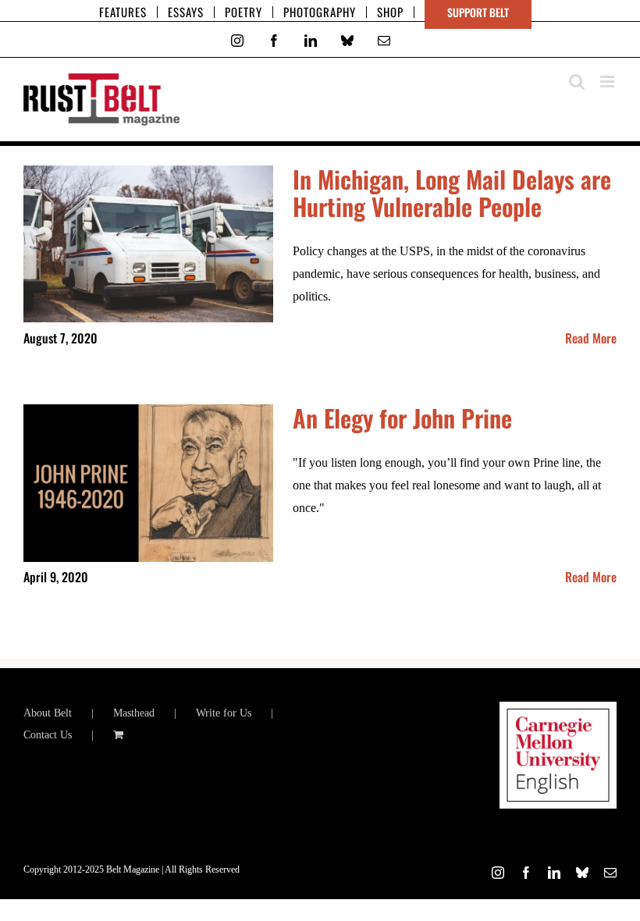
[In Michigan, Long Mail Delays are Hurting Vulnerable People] (148, 244)
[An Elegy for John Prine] (148, 483)
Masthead (134, 713)
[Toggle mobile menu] (608, 81)
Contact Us (47, 735)
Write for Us (223, 713)
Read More (591, 338)
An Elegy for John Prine (402, 418)
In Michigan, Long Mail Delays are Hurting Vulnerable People (452, 193)
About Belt (47, 713)
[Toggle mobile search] (577, 81)
